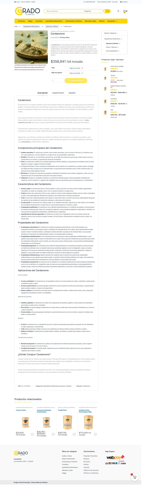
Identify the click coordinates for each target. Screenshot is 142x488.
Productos (21, 21)
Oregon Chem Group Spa (22, 482)
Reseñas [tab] (72, 93)
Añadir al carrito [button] (95, 434)
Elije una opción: (56, 72)
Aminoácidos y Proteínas (74, 21)
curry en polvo (36, 216)
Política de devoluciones (91, 470)
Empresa (86, 459)
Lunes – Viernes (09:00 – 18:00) (25, 2)
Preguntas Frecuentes (90, 456)
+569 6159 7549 (90, 2)
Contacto (125, 2)
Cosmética (39, 21)
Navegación (111, 21)
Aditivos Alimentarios (68, 459)
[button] (46, 32)
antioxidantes (26, 142)
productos (81, 303)
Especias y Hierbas (52, 26)
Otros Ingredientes (112, 51)
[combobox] (63, 11)
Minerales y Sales (90, 21)
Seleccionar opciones (30, 434)
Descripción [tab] (43, 93)
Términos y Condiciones (91, 473)
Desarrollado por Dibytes (39, 482)
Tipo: (53, 67)
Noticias (102, 21)
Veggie (30, 21)
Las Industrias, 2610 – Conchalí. (108, 2)
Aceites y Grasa (67, 456)
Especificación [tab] (58, 93)
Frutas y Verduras (112, 47)
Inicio (16, 26)
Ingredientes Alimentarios (54, 21)
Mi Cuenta (87, 461)
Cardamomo (86, 386)
